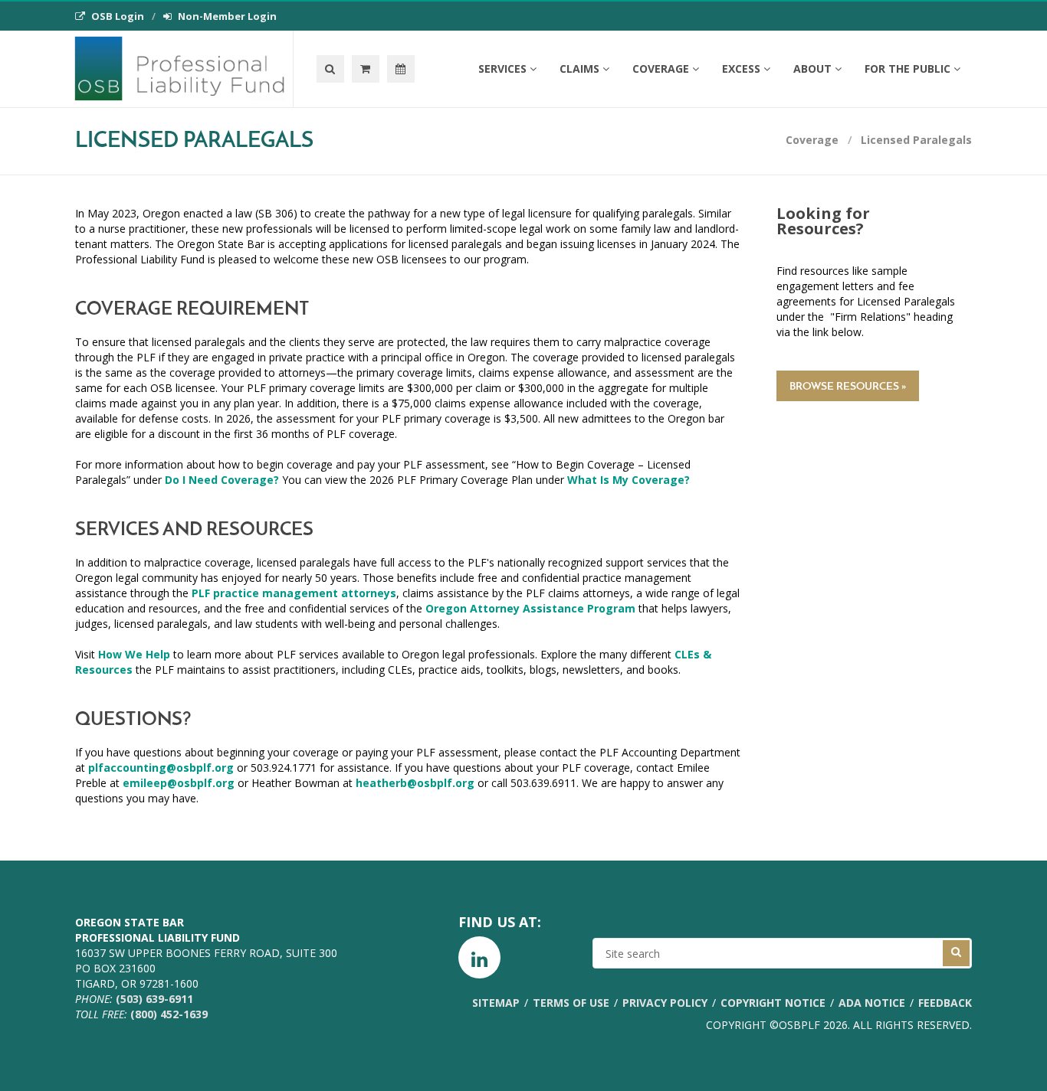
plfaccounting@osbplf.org (161, 767)
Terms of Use (571, 1002)
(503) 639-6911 (154, 998)
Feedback (945, 1002)
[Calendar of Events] (401, 69)
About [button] (812, 68)
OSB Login (117, 16)
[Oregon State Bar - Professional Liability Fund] (184, 69)
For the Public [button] (907, 68)
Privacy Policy (664, 1002)
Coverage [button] (660, 68)
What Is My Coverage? (628, 479)
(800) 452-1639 (169, 1014)
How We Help (134, 654)
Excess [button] (741, 68)
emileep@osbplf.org (179, 783)
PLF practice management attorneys (294, 593)
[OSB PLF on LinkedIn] (479, 957)
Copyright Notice (772, 1002)
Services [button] (502, 68)
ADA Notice (872, 1002)
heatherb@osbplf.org (415, 783)
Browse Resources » (847, 387)
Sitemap (496, 1002)
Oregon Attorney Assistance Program (530, 608)
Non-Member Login (227, 16)
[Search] (330, 69)
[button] (365, 69)
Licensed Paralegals (916, 139)
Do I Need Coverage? (222, 479)
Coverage (812, 139)
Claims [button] (579, 68)
